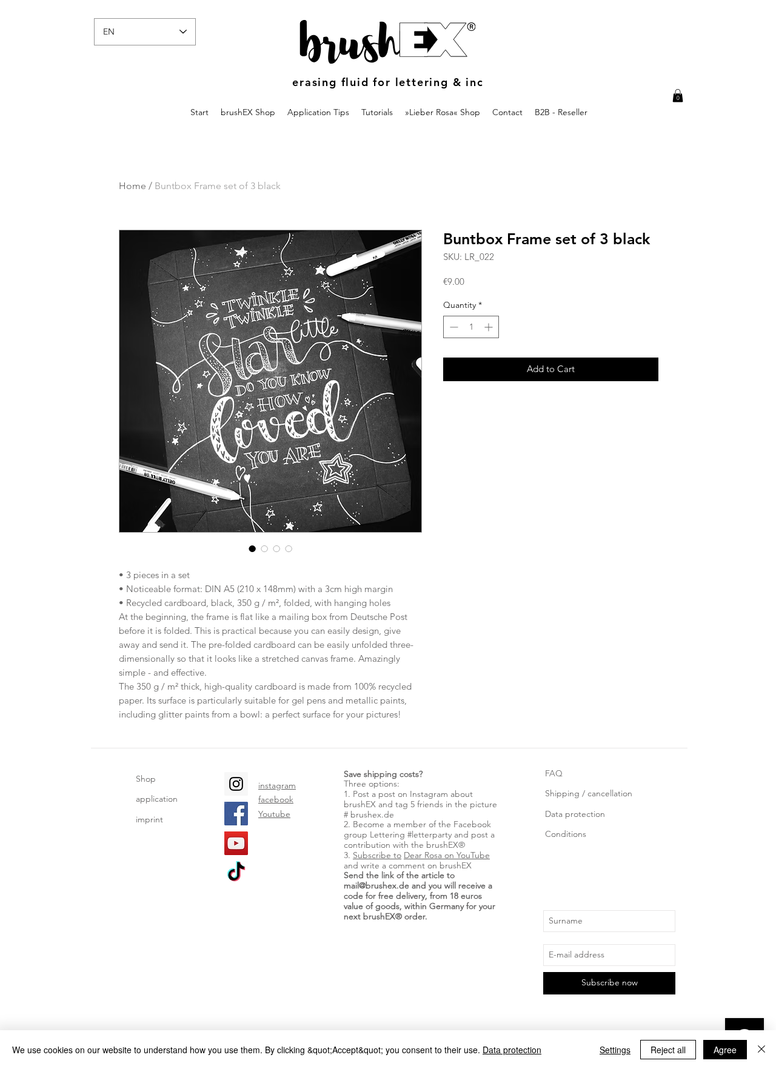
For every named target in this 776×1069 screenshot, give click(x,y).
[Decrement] (452, 327)
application (157, 798)
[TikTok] (236, 873)
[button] (677, 95)
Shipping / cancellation (588, 793)
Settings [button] (615, 1050)
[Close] (761, 1049)
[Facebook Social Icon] (236, 813)
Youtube (274, 813)
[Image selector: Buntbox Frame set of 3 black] (252, 548)
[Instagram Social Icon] (236, 784)
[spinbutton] (471, 327)
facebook (275, 799)
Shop (146, 778)
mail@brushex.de (376, 885)
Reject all (668, 1050)
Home (132, 185)
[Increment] (489, 327)
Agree (725, 1050)
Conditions (565, 833)
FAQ (554, 773)
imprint (149, 819)
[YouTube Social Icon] (236, 843)
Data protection (575, 813)
